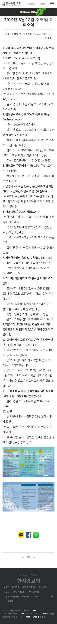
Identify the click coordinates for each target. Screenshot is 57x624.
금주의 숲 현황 (32, 591)
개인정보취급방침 (11, 596)
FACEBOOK (37, 596)
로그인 (6, 586)
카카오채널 (8, 601)
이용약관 (25, 596)
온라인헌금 (42, 4)
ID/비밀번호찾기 (29, 586)
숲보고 (6, 591)
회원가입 (15, 586)
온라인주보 (31, 4)
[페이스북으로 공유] (28, 535)
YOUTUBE (48, 596)
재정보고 (42, 586)
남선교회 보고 (18, 591)
